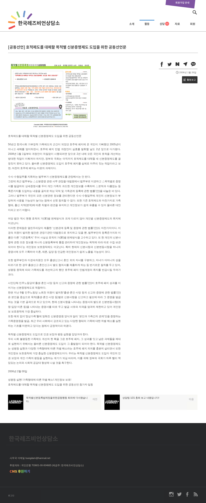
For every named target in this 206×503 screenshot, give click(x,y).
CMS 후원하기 (20, 471)
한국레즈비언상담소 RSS (196, 494)
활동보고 (191, 79)
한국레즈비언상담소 (34, 23)
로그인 (11, 495)
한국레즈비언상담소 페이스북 (187, 494)
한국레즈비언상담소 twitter (179, 494)
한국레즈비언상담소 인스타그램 (171, 494)
